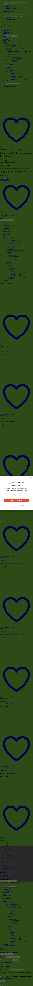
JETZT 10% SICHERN (16, 500)
